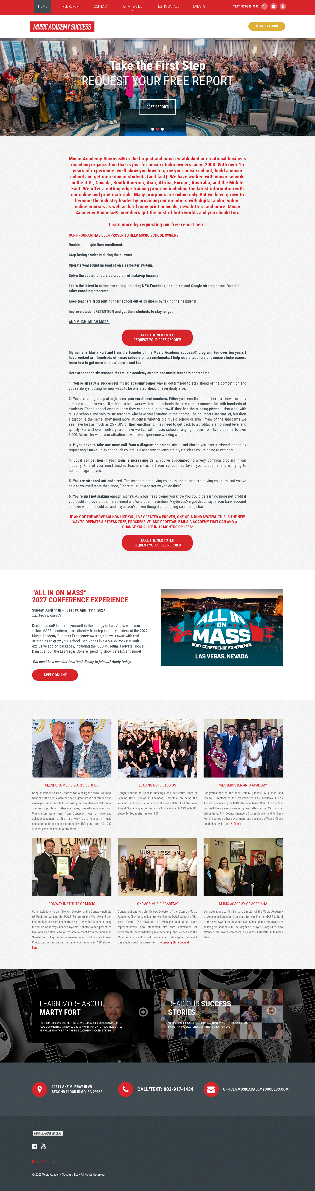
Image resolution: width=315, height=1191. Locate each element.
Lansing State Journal (175, 942)
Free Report (70, 6)
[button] (152, 129)
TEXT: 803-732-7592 (245, 6)
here (200, 225)
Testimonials (168, 6)
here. (35, 947)
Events (199, 6)
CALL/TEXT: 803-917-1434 (165, 1089)
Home (42, 6)
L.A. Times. (235, 823)
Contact (101, 6)
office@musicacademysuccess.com (256, 1089)
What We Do (132, 6)
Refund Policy (43, 1162)
